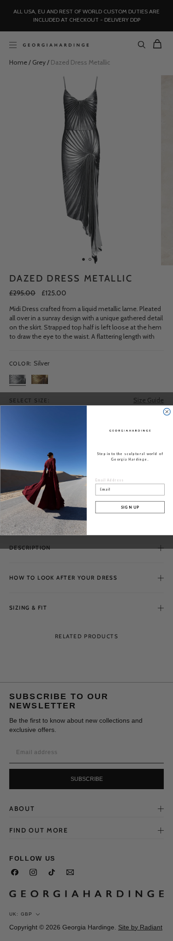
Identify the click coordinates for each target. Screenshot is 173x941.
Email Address (109, 480)
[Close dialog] (166, 411)
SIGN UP (129, 507)
